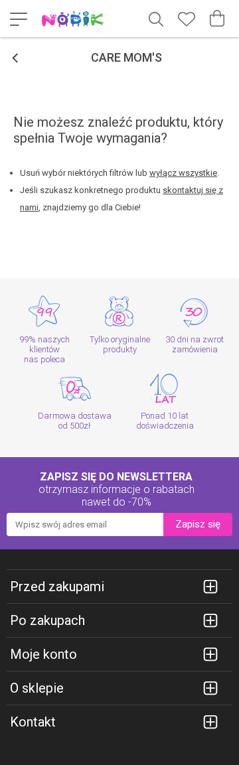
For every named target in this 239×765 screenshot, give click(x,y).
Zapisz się (197, 524)
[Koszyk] (217, 18)
